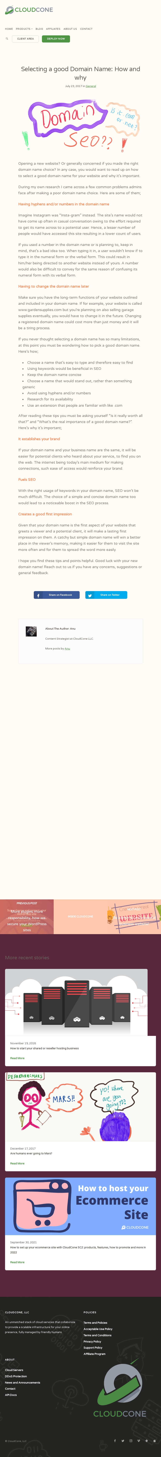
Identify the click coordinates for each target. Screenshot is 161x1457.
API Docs (11, 1395)
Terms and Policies (95, 1323)
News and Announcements (22, 1382)
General (91, 86)
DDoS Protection (16, 1376)
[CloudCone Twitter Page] (122, 1441)
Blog (39, 29)
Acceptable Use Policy (98, 1329)
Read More (17, 1058)
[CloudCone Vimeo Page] (138, 1441)
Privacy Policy (92, 1341)
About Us (70, 29)
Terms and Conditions (98, 1335)
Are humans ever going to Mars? (31, 1153)
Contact (86, 29)
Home (9, 29)
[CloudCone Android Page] (146, 1441)
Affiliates (53, 29)
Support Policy (93, 1347)
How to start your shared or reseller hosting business (44, 1048)
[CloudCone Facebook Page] (114, 1441)
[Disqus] (80, 736)
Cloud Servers (14, 1370)
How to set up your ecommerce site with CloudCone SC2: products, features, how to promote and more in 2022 (78, 1250)
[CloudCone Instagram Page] (130, 1441)
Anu (67, 648)
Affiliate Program (94, 1354)
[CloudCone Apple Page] (154, 1441)
